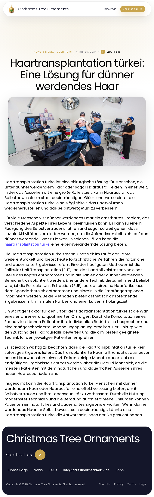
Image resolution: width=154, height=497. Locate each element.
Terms (131, 484)
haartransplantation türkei (27, 244)
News (38, 470)
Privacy (119, 484)
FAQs (53, 470)
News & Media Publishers (53, 51)
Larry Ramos (113, 51)
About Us (104, 484)
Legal (143, 484)
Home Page (18, 470)
